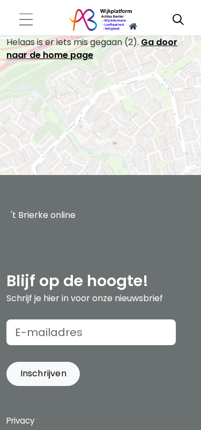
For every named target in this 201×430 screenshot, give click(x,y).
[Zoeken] (178, 20)
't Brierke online (43, 215)
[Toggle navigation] (26, 20)
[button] (43, 374)
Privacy (20, 420)
